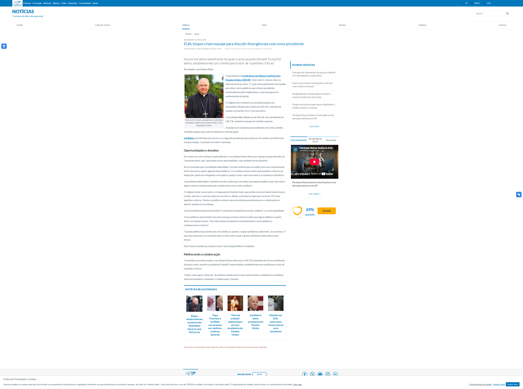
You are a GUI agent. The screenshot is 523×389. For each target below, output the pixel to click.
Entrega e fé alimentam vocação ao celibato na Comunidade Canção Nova (313, 74)
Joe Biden (189, 138)
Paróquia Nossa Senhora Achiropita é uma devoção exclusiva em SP (313, 117)
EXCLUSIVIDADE (299, 140)
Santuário (72, 3)
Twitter (312, 374)
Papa (264, 25)
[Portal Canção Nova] (17, 3)
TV (466, 3)
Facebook (305, 374)
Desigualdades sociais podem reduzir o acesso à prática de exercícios (311, 95)
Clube (64, 3)
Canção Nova (102, 25)
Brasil (342, 25)
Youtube (320, 374)
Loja (489, 3)
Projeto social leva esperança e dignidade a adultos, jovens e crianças (313, 106)
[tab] (298, 140)
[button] (4, 46)
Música (56, 3)
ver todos (315, 194)
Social (95, 3)
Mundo (423, 25)
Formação (37, 3)
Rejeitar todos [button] (499, 384)
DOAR (259, 374)
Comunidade (85, 3)
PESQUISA (331, 140)
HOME (20, 25)
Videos (502, 25)
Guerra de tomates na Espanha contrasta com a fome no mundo (312, 85)
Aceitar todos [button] (512, 384)
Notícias (188, 34)
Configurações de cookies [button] (480, 384)
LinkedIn (335, 374)
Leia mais (297, 384)
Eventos (27, 3)
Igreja (185, 25)
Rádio (477, 3)
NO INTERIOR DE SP (315, 140)
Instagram (328, 374)
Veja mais (314, 127)
